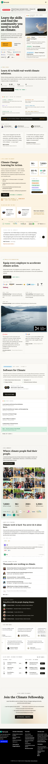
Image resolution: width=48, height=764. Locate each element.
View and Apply (41, 9)
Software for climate (29, 735)
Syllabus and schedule (16, 740)
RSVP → (20, 663)
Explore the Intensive (7, 89)
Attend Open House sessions (16, 738)
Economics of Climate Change (29, 741)
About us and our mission (41, 751)
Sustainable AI (28, 743)
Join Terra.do (4, 741)
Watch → (42, 663)
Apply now (5, 194)
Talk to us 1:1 (14, 741)
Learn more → (43, 118)
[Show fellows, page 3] (3, 219)
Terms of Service (34, 760)
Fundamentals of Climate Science (30, 746)
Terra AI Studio (28, 734)
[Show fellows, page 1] (1, 219)
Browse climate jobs (42, 741)
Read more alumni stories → (9, 243)
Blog (39, 753)
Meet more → (6, 594)
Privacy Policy (27, 760)
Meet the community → (8, 463)
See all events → (41, 657)
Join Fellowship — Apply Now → (24, 716)
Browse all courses (29, 748)
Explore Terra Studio (17, 44)
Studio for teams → (20, 89)
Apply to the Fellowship (5, 44)
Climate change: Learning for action (17, 735)
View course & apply (9, 394)
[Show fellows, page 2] (2, 219)
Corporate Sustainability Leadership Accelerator (29, 738)
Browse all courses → (8, 433)
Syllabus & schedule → (16, 194)
